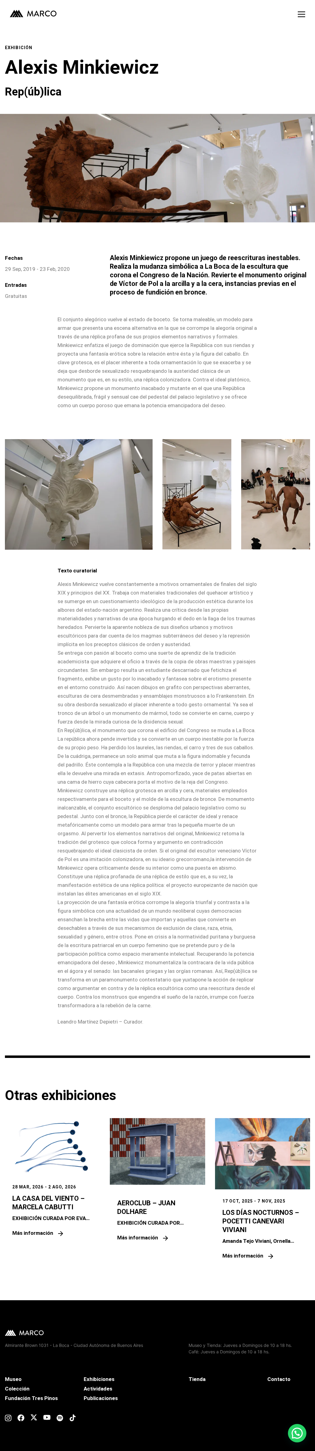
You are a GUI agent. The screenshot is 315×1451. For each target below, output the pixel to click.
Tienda (197, 1379)
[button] (297, 1433)
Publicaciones (101, 1398)
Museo (13, 1379)
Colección (17, 1389)
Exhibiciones (99, 1379)
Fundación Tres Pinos (31, 1398)
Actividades (98, 1389)
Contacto (278, 1379)
